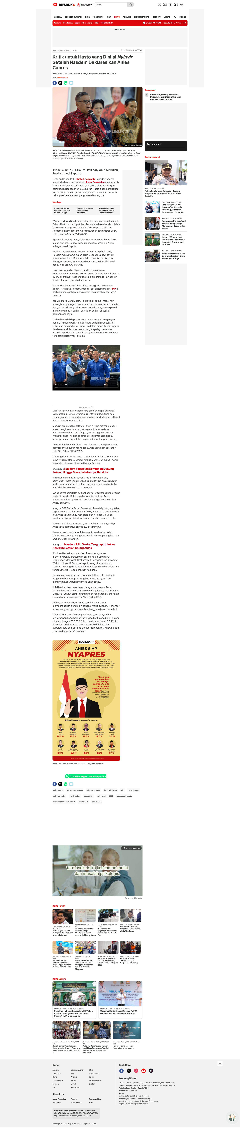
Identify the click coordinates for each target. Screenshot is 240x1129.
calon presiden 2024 (105, 796)
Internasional (87, 23)
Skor (91, 1070)
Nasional (57, 23)
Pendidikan (68, 23)
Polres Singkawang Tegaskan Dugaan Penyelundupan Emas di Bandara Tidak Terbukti (165, 97)
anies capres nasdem (74, 790)
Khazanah (56, 1073)
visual (167, 17)
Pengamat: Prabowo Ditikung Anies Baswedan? (85, 210)
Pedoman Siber (95, 1099)
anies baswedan (59, 796)
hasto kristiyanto (110, 790)
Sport (77, 23)
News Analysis (71, 50)
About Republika (59, 1099)
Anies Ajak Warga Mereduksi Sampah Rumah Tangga (62, 210)
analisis (127, 17)
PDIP (113, 288)
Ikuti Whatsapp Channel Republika (88, 776)
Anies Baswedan (95, 182)
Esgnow (55, 1084)
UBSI (96, 23)
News (61, 50)
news (117, 17)
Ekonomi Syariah (73, 17)
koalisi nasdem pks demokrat (64, 802)
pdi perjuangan (133, 790)
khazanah (98, 17)
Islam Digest (94, 1073)
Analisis (74, 1077)
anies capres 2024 (93, 790)
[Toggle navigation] (55, 4)
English (92, 1084)
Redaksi (74, 1099)
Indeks (183, 17)
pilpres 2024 (97, 802)
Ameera (55, 1070)
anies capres (58, 790)
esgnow (156, 17)
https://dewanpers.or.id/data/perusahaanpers (72, 1116)
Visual (73, 1084)
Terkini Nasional (152, 157)
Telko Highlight (106, 23)
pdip (122, 790)
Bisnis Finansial (141, 17)
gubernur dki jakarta (124, 796)
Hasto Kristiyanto (85, 178)
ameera (58, 17)
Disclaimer (56, 1102)
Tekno (73, 1080)
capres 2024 (89, 796)
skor (87, 17)
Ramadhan (75, 1087)
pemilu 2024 (83, 802)
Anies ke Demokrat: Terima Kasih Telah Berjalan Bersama (107, 210)
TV (175, 17)
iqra (109, 17)
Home (54, 50)
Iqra (72, 1073)
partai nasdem (75, 796)
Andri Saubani (62, 78)
